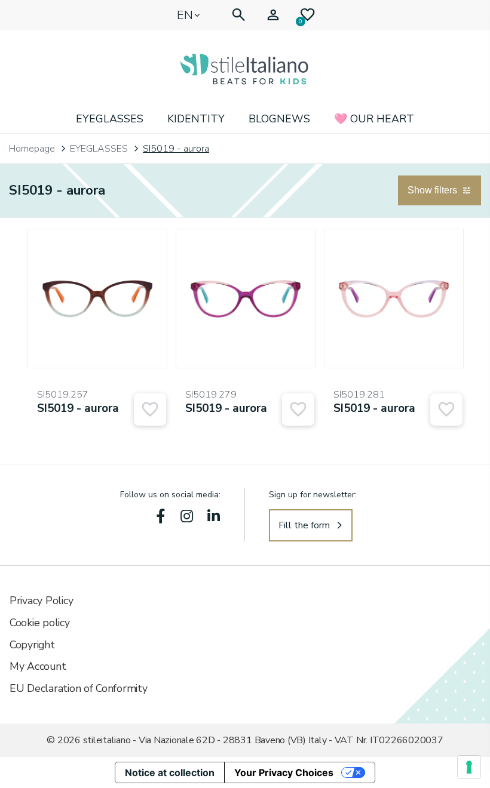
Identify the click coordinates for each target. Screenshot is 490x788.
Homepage (32, 148)
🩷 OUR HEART (374, 119)
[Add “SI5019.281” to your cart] (446, 409)
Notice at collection (170, 772)
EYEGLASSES (109, 119)
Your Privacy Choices (283, 772)
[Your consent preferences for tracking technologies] (469, 767)
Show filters (432, 190)
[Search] (238, 15)
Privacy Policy (41, 600)
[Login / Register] (273, 15)
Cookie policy (40, 622)
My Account (38, 666)
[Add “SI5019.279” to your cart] (298, 409)
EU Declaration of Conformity (79, 688)
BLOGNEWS (279, 119)
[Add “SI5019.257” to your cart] (150, 409)
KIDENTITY (196, 119)
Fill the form (304, 525)
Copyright (32, 645)
